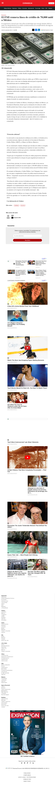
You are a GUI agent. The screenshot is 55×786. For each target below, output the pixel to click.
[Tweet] (33, 30)
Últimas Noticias (7, 8)
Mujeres (50, 8)
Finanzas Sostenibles (6, 670)
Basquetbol (4, 690)
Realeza (3, 625)
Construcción (4, 655)
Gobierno (3, 611)
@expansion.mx (27, 763)
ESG (46, 8)
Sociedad (3, 620)
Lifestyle (3, 693)
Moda (2, 628)
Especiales (4, 682)
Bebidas (3, 700)
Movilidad (4, 668)
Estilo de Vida (5, 705)
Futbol (3, 686)
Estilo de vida (5, 640)
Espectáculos (4, 624)
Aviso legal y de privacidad (27, 777)
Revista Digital (51, 3)
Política (19, 8)
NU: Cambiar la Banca (27, 756)
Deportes (3, 647)
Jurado (3, 706)
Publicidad (27, 773)
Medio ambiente (5, 664)
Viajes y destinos (5, 701)
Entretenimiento (5, 645)
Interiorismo (4, 660)
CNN (12, 215)
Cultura (3, 632)
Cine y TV (3, 648)
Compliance (27, 775)
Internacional (31, 8)
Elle (2, 635)
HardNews (16, 205)
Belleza (3, 629)
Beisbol (3, 687)
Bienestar (3, 704)
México (3, 613)
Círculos (3, 626)
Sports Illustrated (5, 685)
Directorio (27, 781)
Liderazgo (4, 679)
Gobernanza (4, 667)
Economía (24, 8)
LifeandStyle (4, 607)
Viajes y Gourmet (5, 630)
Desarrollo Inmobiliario (7, 656)
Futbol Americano (5, 689)
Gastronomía (4, 698)
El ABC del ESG (5, 673)
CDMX (3, 616)
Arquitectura (4, 659)
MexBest (3, 697)
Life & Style (4, 643)
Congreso (3, 614)
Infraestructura (5, 658)
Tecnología (37, 8)
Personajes (4, 702)
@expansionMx (8, 68)
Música (3, 649)
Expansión (4, 595)
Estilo (2, 644)
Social (3, 666)
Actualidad (4, 678)
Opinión (3, 618)
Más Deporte (4, 692)
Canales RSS (27, 779)
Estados (3, 617)
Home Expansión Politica (7, 598)
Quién (2, 622)
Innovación (4, 671)
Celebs (3, 639)
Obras (42, 8)
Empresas (14, 8)
